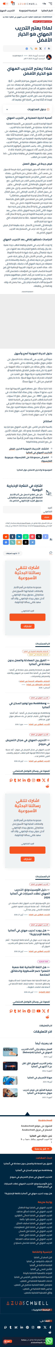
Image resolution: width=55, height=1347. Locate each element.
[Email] (36, 48)
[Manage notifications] (5, 1341)
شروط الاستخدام (36, 1342)
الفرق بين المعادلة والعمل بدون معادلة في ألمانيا (29, 662)
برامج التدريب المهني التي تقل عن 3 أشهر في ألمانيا (37, 1065)
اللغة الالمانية (43, 961)
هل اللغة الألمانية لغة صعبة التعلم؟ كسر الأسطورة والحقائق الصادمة (30, 971)
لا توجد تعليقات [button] (11, 553)
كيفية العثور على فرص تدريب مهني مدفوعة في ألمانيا (37, 1091)
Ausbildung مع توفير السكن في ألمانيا (29, 705)
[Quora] (11, 780)
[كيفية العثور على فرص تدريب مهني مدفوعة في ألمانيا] (10, 1092)
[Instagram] (33, 780)
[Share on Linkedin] (19, 536)
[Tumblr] (15, 780)
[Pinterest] (28, 780)
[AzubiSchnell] (27, 4)
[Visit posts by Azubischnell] (49, 57)
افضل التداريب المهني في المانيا (30, 451)
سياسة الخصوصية (39, 525)
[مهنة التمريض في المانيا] (10, 1080)
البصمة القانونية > (41, 1310)
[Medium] (19, 780)
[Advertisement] (27, 321)
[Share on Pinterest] (32, 536)
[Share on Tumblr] (12, 536)
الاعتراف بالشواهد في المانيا (38, 654)
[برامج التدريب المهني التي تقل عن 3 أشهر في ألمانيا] (10, 1066)
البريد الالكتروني (47, 509)
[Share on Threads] (26, 542)
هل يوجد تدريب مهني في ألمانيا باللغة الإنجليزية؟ (29, 932)
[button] (8, 1341)
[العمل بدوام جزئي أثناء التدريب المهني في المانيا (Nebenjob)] (10, 1052)
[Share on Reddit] (6, 536)
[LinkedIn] (24, 780)
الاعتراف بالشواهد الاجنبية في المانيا (36, 651)
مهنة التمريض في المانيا (39, 1077)
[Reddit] (47, 786)
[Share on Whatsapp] (26, 536)
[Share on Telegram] (32, 542)
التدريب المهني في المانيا (42, 21)
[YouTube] (38, 780)
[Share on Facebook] (45, 48)
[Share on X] (40, 48)
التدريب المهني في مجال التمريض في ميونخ (28, 742)
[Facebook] (48, 780)
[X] (43, 780)
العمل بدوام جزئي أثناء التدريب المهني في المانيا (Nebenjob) (36, 1050)
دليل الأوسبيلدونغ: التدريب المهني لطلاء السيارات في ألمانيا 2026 (30, 893)
